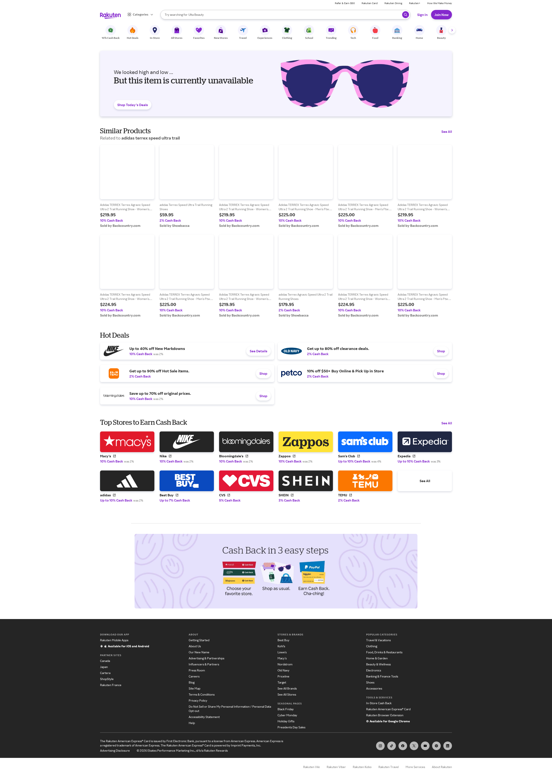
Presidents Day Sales (291, 727)
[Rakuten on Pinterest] (436, 746)
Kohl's (281, 646)
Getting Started (199, 640)
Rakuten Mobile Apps (114, 640)
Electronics (373, 670)
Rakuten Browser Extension (384, 715)
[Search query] (405, 14)
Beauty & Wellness (378, 664)
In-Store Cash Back (379, 703)
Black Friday (286, 709)
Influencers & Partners (204, 664)
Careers (194, 676)
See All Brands (287, 688)
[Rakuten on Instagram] (380, 746)
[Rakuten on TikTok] (391, 746)
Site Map (194, 688)
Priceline (283, 676)
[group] (127, 186)
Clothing (371, 646)
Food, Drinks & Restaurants (384, 652)
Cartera (105, 673)
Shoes (370, 682)
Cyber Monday (287, 715)
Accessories (374, 688)
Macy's (282, 658)
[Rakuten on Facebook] (402, 746)
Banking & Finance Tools (382, 676)
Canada (105, 661)
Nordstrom (285, 664)
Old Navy (283, 670)
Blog (191, 682)
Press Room (197, 670)
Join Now (441, 15)
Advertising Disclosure (115, 750)
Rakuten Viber (336, 767)
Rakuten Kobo (362, 767)
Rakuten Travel (388, 767)
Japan (104, 667)
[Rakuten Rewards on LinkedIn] (447, 746)
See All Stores (287, 694)
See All (446, 131)
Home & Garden (377, 658)
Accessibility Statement (204, 717)
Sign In (422, 15)
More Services (415, 767)
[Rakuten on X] (414, 746)
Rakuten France (110, 685)
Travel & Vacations (378, 640)
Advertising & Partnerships (206, 658)
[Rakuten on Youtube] (425, 746)
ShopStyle (107, 679)
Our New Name (199, 652)
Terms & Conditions (202, 694)
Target (282, 682)
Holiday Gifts (286, 721)
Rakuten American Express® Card (388, 709)
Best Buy (283, 640)
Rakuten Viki (311, 767)
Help (192, 723)
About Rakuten (442, 767)
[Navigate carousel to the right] (451, 30)
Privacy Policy (198, 700)
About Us (195, 646)
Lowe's (282, 652)
